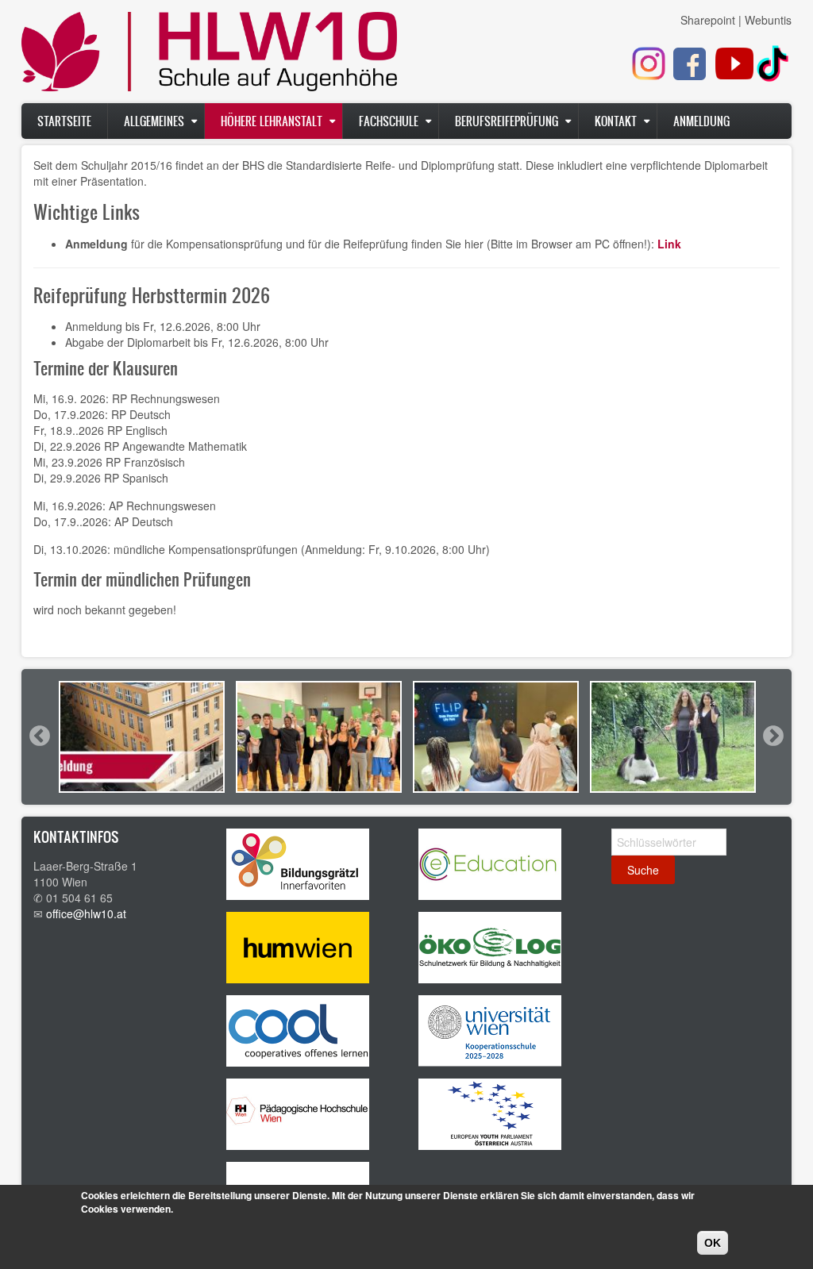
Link (669, 244)
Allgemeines (154, 121)
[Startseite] (209, 55)
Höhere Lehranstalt (271, 121)
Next (772, 736)
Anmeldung (701, 121)
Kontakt (616, 121)
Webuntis (768, 20)
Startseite (64, 121)
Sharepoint (707, 20)
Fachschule (388, 121)
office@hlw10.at (86, 913)
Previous (39, 736)
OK (712, 1242)
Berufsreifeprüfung (506, 121)
